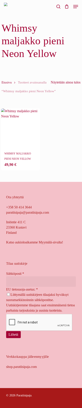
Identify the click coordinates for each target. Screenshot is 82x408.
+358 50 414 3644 (19, 207)
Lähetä (13, 334)
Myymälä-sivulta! (51, 242)
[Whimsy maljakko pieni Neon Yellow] (20, 127)
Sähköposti (15, 273)
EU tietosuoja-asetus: (22, 289)
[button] (75, 6)
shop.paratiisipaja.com (21, 367)
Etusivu (7, 82)
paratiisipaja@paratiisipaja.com (27, 212)
